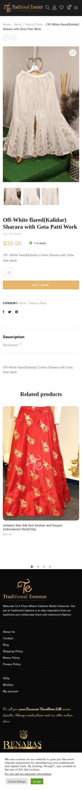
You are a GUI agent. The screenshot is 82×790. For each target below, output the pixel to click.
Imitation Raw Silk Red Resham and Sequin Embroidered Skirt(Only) (32, 527)
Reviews (12, 344)
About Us (9, 631)
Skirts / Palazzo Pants (28, 24)
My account (10, 691)
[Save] (9, 272)
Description (13, 336)
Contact (8, 638)
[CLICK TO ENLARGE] (72, 52)
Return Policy (11, 657)
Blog (6, 644)
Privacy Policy (12, 664)
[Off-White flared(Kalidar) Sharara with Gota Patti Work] (3, 312)
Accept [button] (37, 781)
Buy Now (41, 285)
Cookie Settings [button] (17, 781)
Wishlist (8, 685)
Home (6, 24)
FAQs (6, 678)
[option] (41, 470)
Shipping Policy (13, 651)
